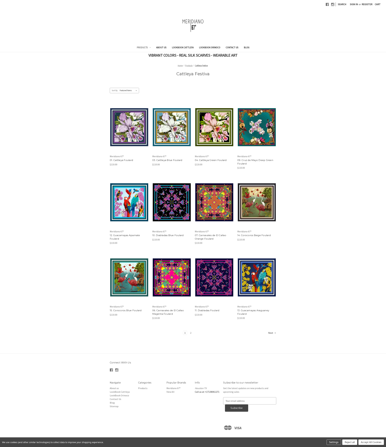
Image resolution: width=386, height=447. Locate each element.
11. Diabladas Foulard (207, 310)
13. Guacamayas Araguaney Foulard (253, 312)
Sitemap (114, 406)
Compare (128, 127)
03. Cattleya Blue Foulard (167, 160)
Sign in (354, 4)
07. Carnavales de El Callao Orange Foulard (210, 237)
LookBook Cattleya (183, 47)
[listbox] (129, 90)
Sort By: (115, 90)
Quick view (128, 121)
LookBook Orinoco (209, 47)
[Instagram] (332, 4)
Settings (334, 442)
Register (367, 4)
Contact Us (232, 47)
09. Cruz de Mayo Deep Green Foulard (255, 162)
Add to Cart (129, 133)
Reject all (350, 442)
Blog (246, 47)
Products (142, 47)
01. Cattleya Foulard (121, 160)
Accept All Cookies (371, 442)
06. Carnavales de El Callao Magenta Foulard (168, 312)
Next (271, 332)
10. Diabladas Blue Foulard (168, 235)
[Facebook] (327, 4)
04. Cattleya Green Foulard (211, 160)
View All (170, 391)
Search (342, 4)
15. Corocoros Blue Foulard (126, 310)
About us (161, 47)
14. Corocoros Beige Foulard (254, 235)
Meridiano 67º (173, 388)
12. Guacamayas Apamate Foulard (125, 237)
